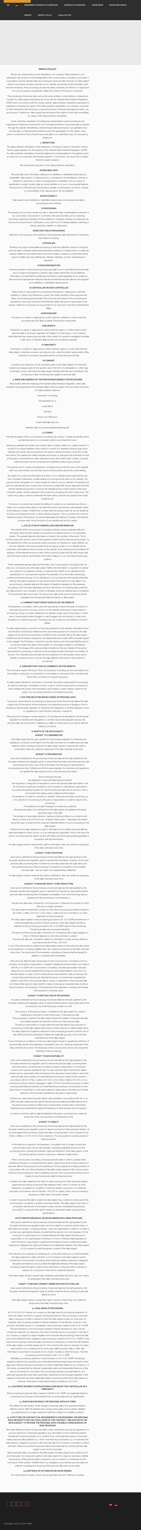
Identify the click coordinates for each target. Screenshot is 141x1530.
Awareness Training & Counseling (41, 5)
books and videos (118, 5)
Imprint (28, 15)
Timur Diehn (97, 5)
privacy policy (45, 15)
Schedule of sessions (74, 5)
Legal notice (64, 15)
